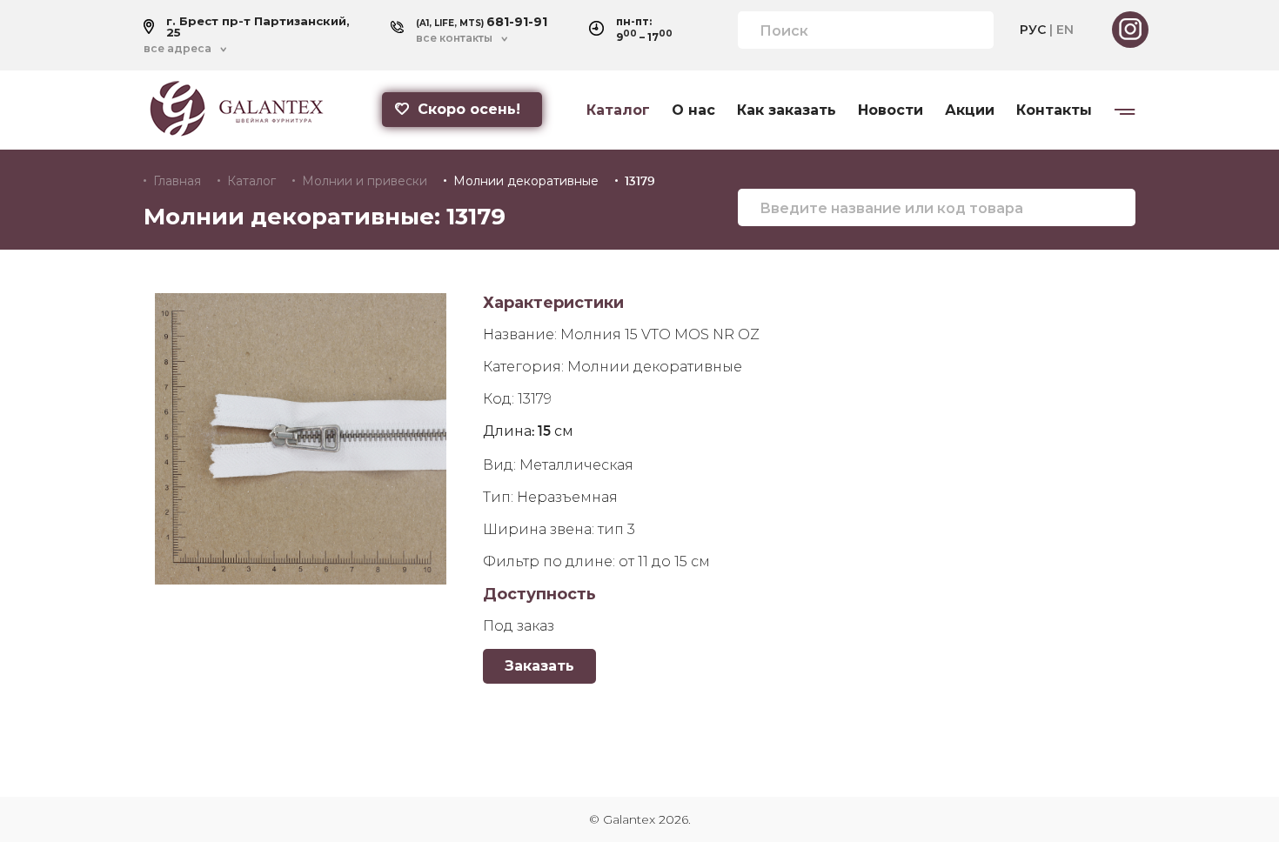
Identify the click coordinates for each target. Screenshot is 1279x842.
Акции (969, 110)
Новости (890, 110)
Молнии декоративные (526, 181)
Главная (177, 181)
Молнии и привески (364, 181)
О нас (693, 110)
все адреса (177, 48)
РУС (1033, 29)
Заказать (539, 666)
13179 (640, 181)
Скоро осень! (469, 109)
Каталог (618, 110)
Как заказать (786, 110)
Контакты (1054, 110)
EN (1065, 29)
